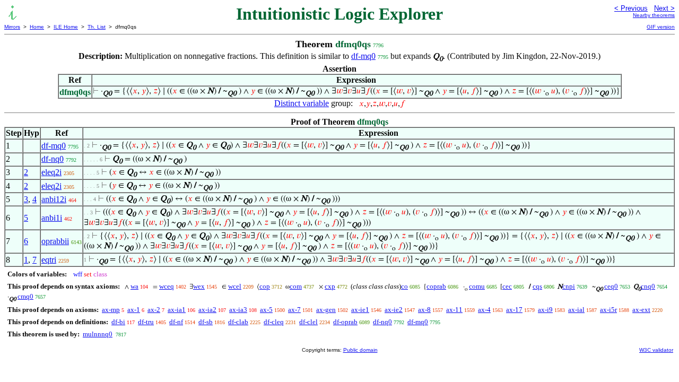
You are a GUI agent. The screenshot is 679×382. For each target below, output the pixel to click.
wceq (166, 286)
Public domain (360, 350)
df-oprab (345, 322)
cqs (537, 286)
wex (199, 286)
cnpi (568, 286)
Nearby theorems (654, 15)
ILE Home (66, 27)
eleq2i (51, 172)
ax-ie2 (394, 310)
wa (134, 286)
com (296, 286)
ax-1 (133, 310)
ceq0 (611, 286)
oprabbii (55, 241)
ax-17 (514, 310)
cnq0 (648, 286)
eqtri (48, 259)
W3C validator (656, 350)
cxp (330, 286)
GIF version (661, 27)
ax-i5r (608, 310)
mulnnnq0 (97, 334)
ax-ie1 (360, 310)
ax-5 (266, 310)
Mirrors (12, 27)
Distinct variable (301, 103)
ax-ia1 (177, 310)
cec (507, 286)
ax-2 (153, 310)
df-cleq (274, 322)
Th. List (97, 27)
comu (477, 286)
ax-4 (484, 310)
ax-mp (111, 310)
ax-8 (424, 310)
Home (37, 27)
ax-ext (641, 310)
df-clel (308, 322)
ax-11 (454, 310)
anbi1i (51, 217)
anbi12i (53, 199)
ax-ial (576, 310)
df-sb (205, 322)
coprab (436, 286)
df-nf (176, 322)
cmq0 (25, 296)
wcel (234, 286)
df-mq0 (363, 55)
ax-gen (326, 310)
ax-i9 (545, 310)
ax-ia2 (207, 310)
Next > (664, 8)
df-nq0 (52, 158)
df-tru (146, 322)
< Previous (631, 8)
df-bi (118, 322)
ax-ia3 (238, 310)
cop (264, 286)
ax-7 (294, 310)
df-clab (238, 322)
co (404, 286)
